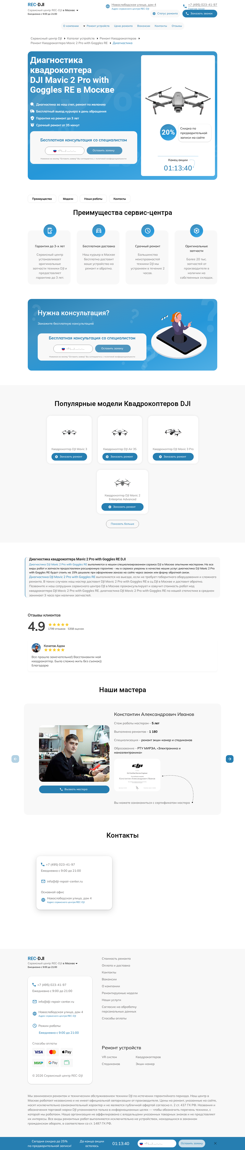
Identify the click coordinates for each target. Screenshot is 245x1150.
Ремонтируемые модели (120, 993)
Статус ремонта (167, 13)
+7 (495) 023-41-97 (202, 5)
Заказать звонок (201, 13)
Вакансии (143, 26)
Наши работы (93, 199)
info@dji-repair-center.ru (65, 881)
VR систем (109, 1057)
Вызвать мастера (76, 789)
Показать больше (122, 523)
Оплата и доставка (116, 965)
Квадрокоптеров (148, 1057)
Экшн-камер (145, 1064)
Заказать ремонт (71, 456)
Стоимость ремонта (116, 958)
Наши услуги (111, 1000)
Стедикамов (111, 1064)
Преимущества (42, 199)
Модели (68, 199)
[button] (230, 759)
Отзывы (177, 26)
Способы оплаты (114, 1018)
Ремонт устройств (98, 26)
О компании (71, 26)
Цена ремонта (123, 26)
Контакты (161, 26)
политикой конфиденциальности (111, 158)
